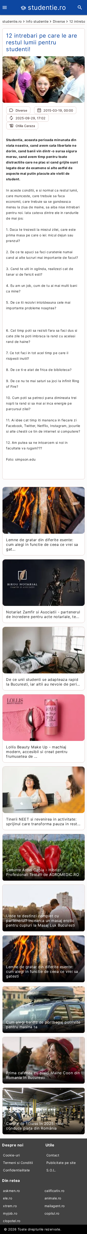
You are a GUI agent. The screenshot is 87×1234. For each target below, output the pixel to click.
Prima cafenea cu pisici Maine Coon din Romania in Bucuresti (43, 1075)
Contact (52, 1155)
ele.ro (7, 1198)
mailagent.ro (55, 1206)
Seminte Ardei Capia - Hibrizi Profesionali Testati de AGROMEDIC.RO (42, 872)
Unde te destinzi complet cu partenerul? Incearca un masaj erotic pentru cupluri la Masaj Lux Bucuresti (40, 921)
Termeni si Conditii (18, 1163)
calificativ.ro (54, 1191)
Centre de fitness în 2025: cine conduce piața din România (35, 1126)
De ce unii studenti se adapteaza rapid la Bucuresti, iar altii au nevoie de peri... (43, 681)
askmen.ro (11, 1191)
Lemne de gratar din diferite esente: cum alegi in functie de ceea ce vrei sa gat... (42, 544)
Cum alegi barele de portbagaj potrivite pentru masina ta (43, 1024)
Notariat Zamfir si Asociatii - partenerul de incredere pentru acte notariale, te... (43, 614)
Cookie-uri (11, 1155)
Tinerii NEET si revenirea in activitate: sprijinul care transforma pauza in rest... (43, 821)
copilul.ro (52, 1213)
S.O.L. (51, 1170)
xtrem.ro (10, 1206)
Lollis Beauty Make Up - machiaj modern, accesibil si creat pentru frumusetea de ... (37, 752)
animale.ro (53, 1198)
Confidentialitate (16, 1170)
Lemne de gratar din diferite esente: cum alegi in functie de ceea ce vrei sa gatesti (42, 971)
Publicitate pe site (61, 1163)
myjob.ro (10, 1213)
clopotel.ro (11, 1221)
